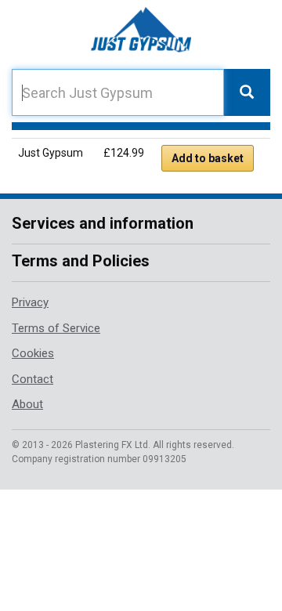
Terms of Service (56, 328)
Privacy (30, 302)
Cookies (33, 353)
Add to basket (208, 158)
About (27, 404)
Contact (32, 379)
